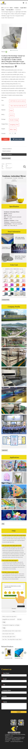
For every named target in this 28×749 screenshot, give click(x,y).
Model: (4, 148)
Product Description (7, 154)
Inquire (5, 139)
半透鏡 (3, 622)
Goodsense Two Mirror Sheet (19, 658)
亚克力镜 (19, 619)
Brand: (4, 151)
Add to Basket (18, 139)
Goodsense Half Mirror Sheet (9, 658)
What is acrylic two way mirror (9, 616)
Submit (19, 712)
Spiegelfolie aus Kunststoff (8, 619)
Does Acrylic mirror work (8, 633)
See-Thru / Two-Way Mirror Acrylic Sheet (11, 639)
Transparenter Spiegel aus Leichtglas (10, 625)
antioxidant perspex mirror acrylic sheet (11, 630)
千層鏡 (3, 628)
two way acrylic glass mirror (8, 636)
